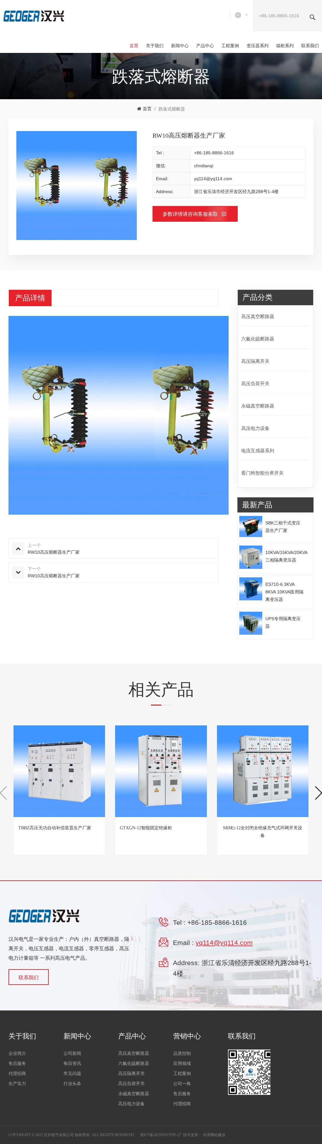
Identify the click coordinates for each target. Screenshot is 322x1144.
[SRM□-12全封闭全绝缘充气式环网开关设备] (262, 771)
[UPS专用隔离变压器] (251, 623)
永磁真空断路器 (257, 406)
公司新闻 (72, 1053)
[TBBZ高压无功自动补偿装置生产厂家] (59, 771)
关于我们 (155, 45)
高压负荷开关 (255, 383)
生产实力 (17, 1083)
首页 (134, 45)
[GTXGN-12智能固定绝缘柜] (161, 771)
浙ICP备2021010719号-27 (160, 1135)
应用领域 (182, 1063)
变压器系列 (258, 45)
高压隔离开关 (255, 361)
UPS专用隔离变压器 (283, 622)
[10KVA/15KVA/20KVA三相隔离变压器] (251, 557)
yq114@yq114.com (213, 178)
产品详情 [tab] (30, 298)
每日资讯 (72, 1063)
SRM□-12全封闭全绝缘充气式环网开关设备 (262, 832)
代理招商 (17, 1073)
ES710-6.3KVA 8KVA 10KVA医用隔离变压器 (284, 592)
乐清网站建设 (214, 1135)
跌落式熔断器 (171, 109)
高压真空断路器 (257, 316)
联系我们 (310, 45)
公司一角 (182, 1083)
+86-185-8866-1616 (214, 152)
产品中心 (205, 45)
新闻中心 (180, 45)
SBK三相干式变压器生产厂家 (282, 526)
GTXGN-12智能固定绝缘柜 (146, 828)
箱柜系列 (285, 45)
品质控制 (182, 1053)
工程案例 (230, 45)
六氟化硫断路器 (257, 338)
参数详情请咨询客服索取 (191, 214)
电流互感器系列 (257, 450)
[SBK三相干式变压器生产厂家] (251, 526)
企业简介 (17, 1053)
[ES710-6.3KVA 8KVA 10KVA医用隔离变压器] (251, 589)
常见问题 (72, 1073)
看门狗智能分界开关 (262, 473)
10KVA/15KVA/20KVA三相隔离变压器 (286, 556)
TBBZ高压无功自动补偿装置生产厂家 (54, 828)
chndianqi (203, 165)
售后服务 (17, 1063)
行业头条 (72, 1083)
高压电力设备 (255, 428)
